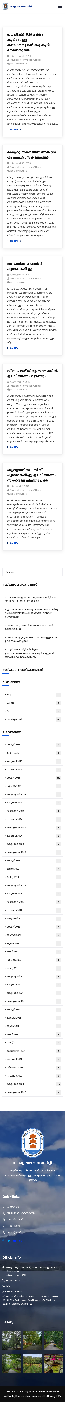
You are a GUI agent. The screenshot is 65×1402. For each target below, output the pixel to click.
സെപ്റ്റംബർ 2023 (33, 852)
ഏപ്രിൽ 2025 (33, 786)
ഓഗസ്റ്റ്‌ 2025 (33, 778)
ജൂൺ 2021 (33, 1026)
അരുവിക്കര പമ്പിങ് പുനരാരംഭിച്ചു (24, 266)
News (33, 711)
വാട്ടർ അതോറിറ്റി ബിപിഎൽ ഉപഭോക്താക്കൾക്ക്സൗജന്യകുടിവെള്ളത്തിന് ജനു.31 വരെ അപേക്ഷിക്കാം (30, 653)
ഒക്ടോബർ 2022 (33, 918)
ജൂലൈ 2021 (33, 1018)
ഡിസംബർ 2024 (33, 811)
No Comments (18, 63)
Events (33, 703)
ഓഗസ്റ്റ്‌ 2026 (33, 744)
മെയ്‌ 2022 (33, 951)
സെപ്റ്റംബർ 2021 (33, 1001)
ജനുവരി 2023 (33, 893)
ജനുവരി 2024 (33, 835)
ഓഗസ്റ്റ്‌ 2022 (33, 927)
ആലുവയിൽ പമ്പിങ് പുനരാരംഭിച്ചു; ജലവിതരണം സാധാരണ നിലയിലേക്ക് (31, 475)
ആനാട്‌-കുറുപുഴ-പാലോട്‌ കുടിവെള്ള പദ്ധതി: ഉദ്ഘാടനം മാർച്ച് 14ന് (32, 639)
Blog (33, 694)
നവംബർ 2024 (33, 819)
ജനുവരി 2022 (33, 984)
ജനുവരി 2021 (33, 1059)
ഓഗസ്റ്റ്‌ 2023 (33, 860)
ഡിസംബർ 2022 (33, 902)
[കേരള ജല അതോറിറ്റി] (17, 6)
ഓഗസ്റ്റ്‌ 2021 (33, 1009)
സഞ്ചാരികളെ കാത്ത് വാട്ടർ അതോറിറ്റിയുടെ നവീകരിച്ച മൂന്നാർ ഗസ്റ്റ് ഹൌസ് (31, 599)
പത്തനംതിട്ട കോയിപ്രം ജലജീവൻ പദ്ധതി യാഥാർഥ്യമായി (29, 627)
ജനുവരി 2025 (33, 802)
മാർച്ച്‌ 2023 (33, 877)
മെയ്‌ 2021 (33, 1034)
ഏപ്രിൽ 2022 (33, 960)
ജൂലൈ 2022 (33, 935)
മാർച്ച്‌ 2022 (33, 968)
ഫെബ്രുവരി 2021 (33, 1051)
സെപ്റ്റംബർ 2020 (33, 1092)
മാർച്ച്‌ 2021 (33, 1042)
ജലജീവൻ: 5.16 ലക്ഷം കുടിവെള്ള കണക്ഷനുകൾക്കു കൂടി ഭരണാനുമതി (28, 42)
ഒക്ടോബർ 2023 (33, 844)
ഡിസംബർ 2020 (33, 1067)
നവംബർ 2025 (33, 769)
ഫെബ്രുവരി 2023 (33, 885)
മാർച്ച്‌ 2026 (33, 753)
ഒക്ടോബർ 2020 (33, 1084)
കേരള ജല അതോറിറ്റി (32, 1163)
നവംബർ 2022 (33, 910)
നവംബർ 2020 (33, 1075)
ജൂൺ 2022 (33, 943)
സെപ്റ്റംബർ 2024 (33, 827)
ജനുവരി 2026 (33, 761)
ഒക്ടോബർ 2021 (33, 993)
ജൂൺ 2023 (33, 869)
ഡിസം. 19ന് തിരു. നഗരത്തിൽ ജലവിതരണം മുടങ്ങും (32, 374)
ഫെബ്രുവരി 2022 (33, 976)
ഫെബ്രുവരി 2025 (33, 794)
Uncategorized (33, 719)
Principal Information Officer (25, 59)
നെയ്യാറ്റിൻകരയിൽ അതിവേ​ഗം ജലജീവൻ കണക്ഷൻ (31, 155)
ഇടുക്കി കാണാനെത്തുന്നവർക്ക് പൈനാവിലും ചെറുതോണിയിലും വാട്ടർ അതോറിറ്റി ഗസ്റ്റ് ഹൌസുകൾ (32, 613)
